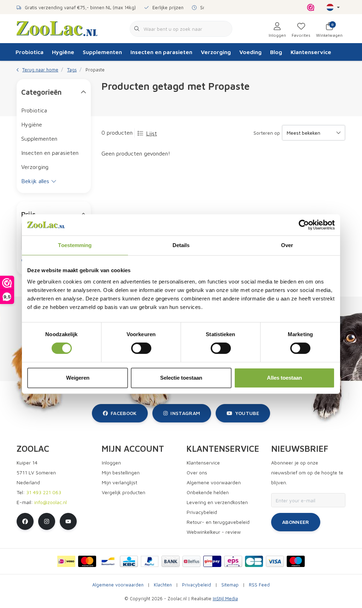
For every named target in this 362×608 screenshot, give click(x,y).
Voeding (250, 52)
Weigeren (77, 378)
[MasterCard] (87, 561)
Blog (276, 52)
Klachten (163, 584)
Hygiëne (63, 52)
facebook (124, 413)
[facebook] (25, 521)
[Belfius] (191, 561)
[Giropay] (212, 561)
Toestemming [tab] (75, 245)
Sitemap (230, 584)
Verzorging (216, 52)
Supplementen (102, 52)
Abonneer (295, 522)
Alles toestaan (284, 378)
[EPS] (233, 561)
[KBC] (129, 561)
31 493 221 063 (43, 492)
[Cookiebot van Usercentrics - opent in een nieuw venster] (304, 225)
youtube (247, 413)
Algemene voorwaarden (118, 584)
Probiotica (29, 52)
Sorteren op (266, 133)
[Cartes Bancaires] (254, 561)
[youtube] (68, 521)
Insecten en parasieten (161, 52)
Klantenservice (311, 52)
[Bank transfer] (171, 561)
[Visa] (275, 561)
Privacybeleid (196, 584)
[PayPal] (150, 561)
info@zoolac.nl (50, 502)
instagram (185, 413)
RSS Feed (259, 584)
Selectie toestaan (181, 378)
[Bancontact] (108, 561)
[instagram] (46, 521)
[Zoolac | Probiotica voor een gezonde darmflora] (57, 28)
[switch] (141, 348)
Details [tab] (181, 245)
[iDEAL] (66, 561)
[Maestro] (296, 561)
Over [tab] (287, 245)
